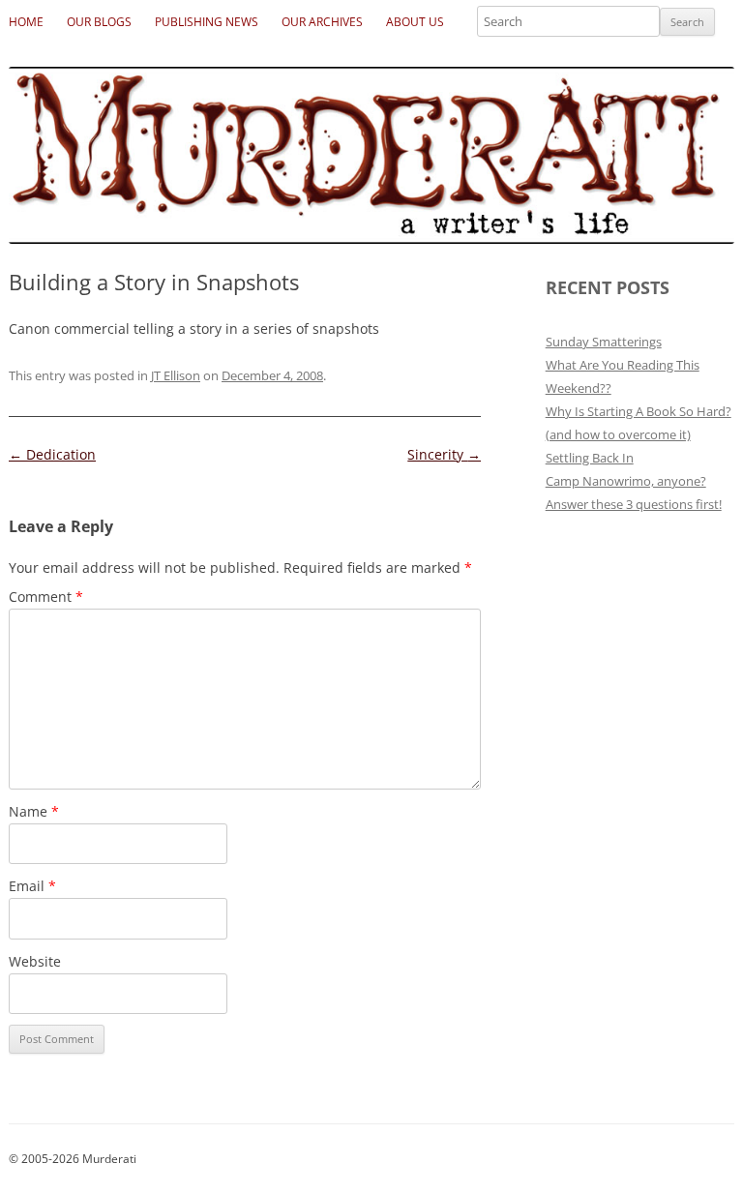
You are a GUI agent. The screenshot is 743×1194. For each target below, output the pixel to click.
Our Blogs (99, 22)
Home (26, 22)
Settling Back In (590, 457)
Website (35, 961)
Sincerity (444, 454)
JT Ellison (175, 375)
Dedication (52, 454)
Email (32, 886)
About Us (415, 22)
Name (34, 811)
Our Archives (322, 22)
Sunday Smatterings (604, 341)
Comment (46, 596)
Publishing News (206, 22)
